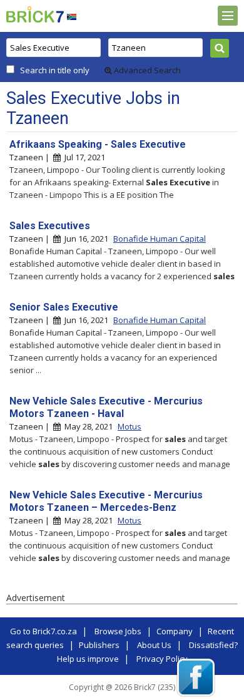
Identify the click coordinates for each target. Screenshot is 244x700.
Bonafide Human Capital (159, 238)
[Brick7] (71, 17)
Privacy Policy (162, 658)
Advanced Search (146, 70)
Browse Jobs (117, 631)
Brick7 (35, 14)
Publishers (99, 645)
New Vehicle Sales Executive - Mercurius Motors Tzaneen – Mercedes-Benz (106, 501)
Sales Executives (49, 226)
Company (174, 631)
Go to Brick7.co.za (43, 631)
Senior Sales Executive (63, 307)
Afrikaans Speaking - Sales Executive (97, 144)
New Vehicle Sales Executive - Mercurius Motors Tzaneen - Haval (106, 407)
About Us (154, 645)
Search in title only (54, 70)
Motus (129, 426)
